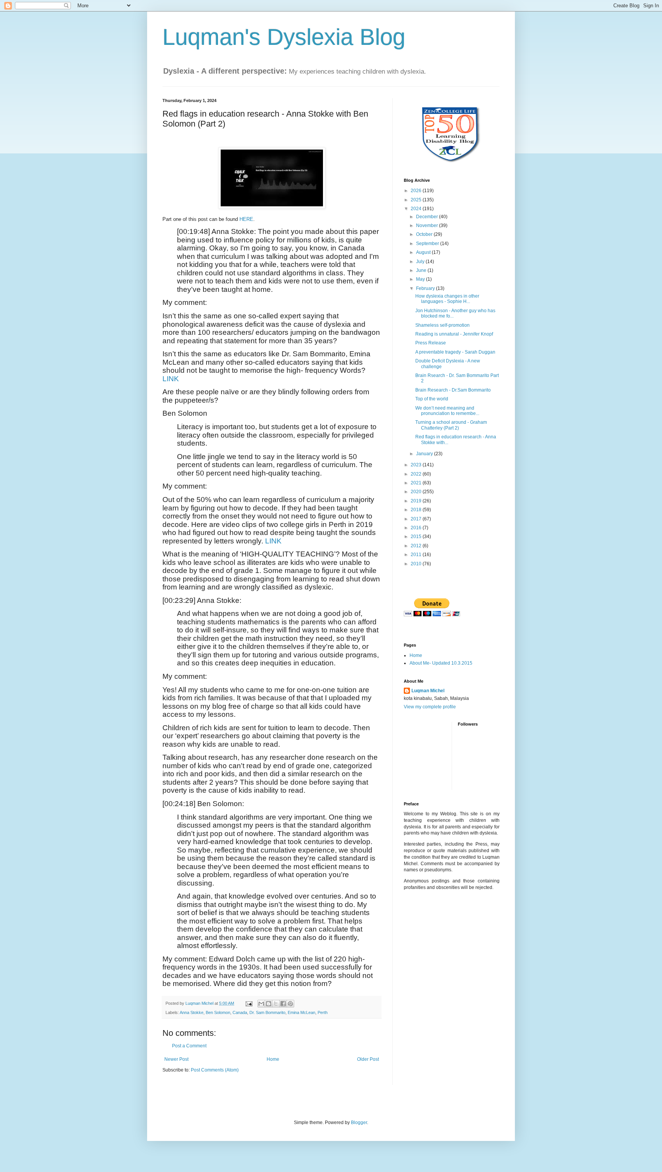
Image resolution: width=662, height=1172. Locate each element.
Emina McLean (301, 1012)
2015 (417, 536)
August (424, 252)
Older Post (368, 1059)
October (425, 234)
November (427, 225)
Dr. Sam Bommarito (267, 1012)
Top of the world (431, 399)
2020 (417, 491)
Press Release (430, 343)
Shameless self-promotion (442, 325)
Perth (323, 1012)
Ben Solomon (218, 1012)
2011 (417, 554)
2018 (417, 509)
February (426, 288)
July (421, 261)
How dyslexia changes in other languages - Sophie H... (447, 298)
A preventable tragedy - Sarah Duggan (455, 352)
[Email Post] (249, 1003)
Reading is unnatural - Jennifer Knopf (454, 334)
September (428, 243)
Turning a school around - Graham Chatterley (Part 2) (451, 425)
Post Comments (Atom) (215, 1070)
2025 (417, 199)
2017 (417, 519)
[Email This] (261, 1003)
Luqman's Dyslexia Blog (283, 37)
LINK (170, 379)
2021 (417, 483)
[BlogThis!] (268, 1003)
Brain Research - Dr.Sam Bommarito (453, 390)
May (421, 279)
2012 (417, 545)
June (422, 270)
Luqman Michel (427, 690)
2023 (417, 464)
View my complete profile (430, 706)
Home (273, 1059)
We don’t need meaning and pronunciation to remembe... (447, 410)
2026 (417, 190)
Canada (240, 1012)
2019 (417, 501)
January (425, 453)
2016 (417, 527)
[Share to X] (276, 1003)
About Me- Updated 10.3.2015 (441, 663)
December (427, 216)
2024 (417, 208)
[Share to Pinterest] (290, 1003)
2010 (417, 563)
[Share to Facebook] (283, 1003)
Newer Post (176, 1059)
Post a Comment (189, 1046)
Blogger (359, 1122)
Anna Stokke (191, 1012)
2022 (417, 474)
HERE (246, 219)
